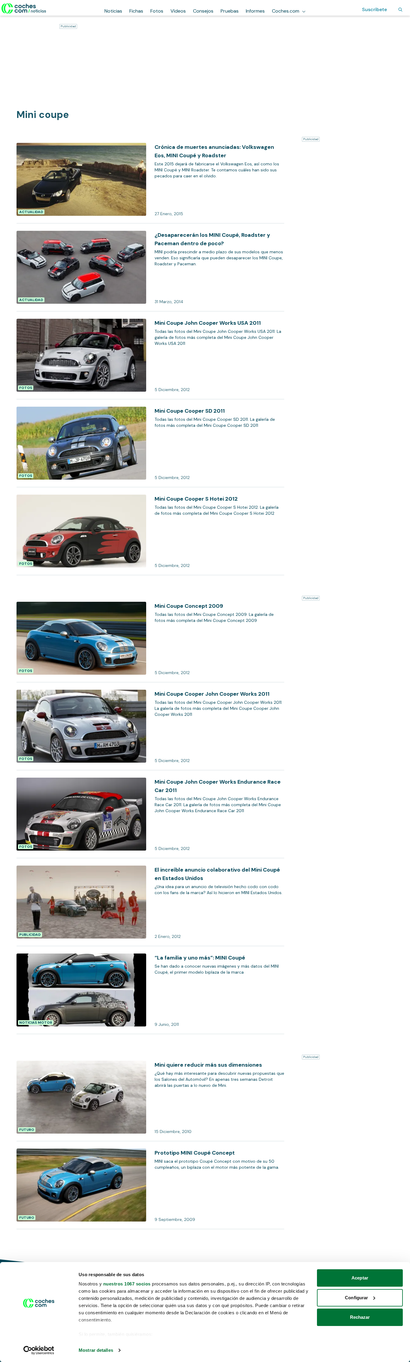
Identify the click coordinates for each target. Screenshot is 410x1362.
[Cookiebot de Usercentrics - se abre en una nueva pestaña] (39, 1350)
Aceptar (359, 1277)
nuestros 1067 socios (127, 1283)
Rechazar (360, 1317)
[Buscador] (400, 10)
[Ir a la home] (24, 8)
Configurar (356, 1297)
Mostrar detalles (96, 1350)
